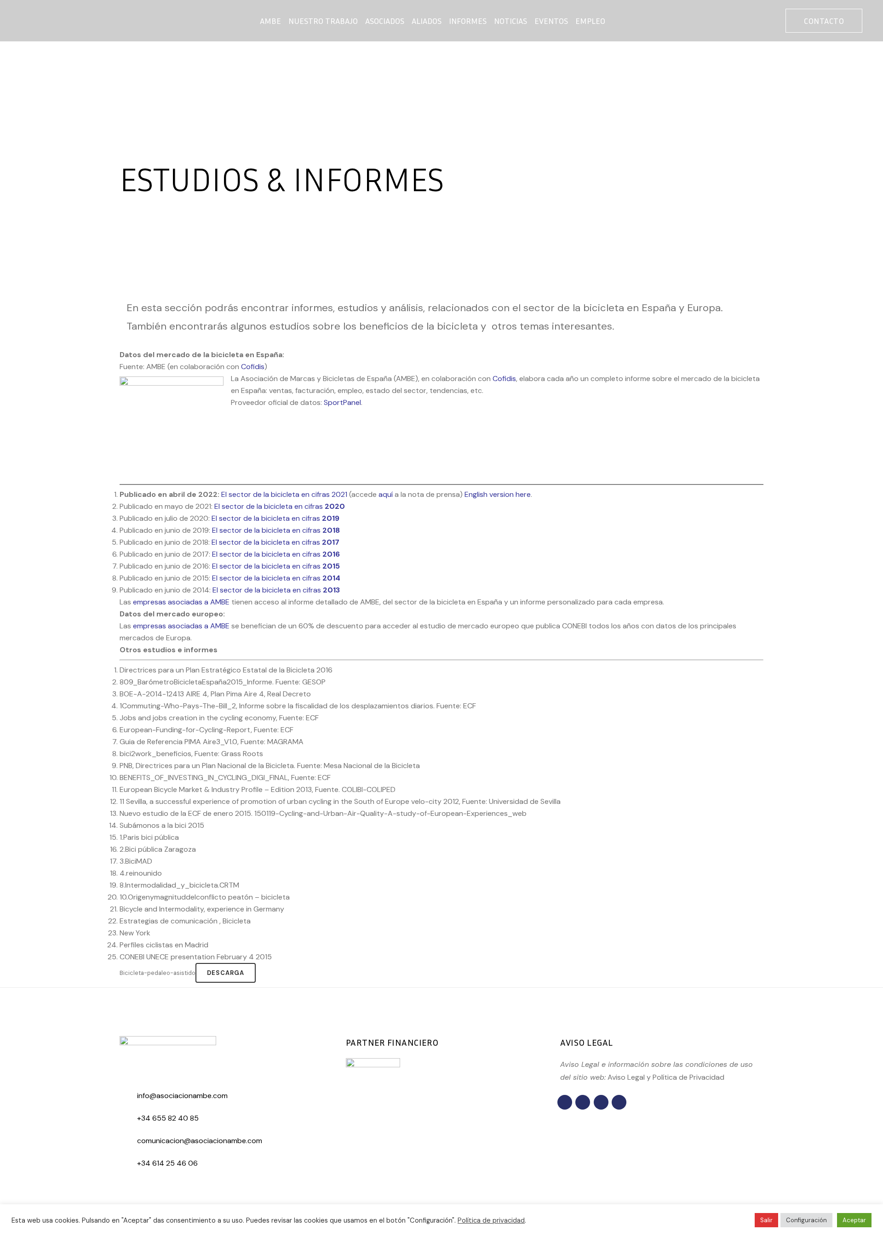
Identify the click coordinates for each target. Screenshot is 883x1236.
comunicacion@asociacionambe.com (199, 1140)
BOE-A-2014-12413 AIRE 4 (163, 694)
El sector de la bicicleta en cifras (279, 506)
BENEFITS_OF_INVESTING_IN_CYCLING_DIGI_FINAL (204, 777)
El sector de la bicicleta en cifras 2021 (284, 494)
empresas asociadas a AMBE (181, 626)
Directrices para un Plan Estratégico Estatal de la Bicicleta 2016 (226, 670)
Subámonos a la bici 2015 (162, 825)
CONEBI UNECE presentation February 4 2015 (196, 957)
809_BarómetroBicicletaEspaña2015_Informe (196, 682)
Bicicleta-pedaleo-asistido (157, 973)
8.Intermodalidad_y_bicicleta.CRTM (179, 885)
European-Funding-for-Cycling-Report (185, 730)
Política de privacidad (491, 1220)
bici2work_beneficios (155, 753)
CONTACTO (824, 21)
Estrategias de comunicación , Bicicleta (185, 921)
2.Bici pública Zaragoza (158, 849)
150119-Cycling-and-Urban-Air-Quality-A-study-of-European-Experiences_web (390, 813)
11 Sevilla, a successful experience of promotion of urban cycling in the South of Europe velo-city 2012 (289, 801)
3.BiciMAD (136, 861)
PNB (126, 765)
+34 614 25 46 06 (167, 1163)
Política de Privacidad (688, 1077)
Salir (766, 1220)
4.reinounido (141, 873)
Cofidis (504, 378)
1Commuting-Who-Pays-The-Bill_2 (178, 706)
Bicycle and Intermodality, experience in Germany (202, 909)
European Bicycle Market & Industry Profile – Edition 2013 (216, 789)
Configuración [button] (806, 1220)
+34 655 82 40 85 (168, 1118)
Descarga (225, 973)
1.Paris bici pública (149, 837)
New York (135, 933)
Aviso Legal (626, 1077)
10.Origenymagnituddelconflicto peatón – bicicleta (205, 897)
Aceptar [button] (854, 1220)
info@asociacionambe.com (182, 1095)
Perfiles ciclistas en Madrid (164, 945)
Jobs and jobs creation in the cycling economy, (198, 718)
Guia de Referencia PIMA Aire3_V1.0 (178, 741)
